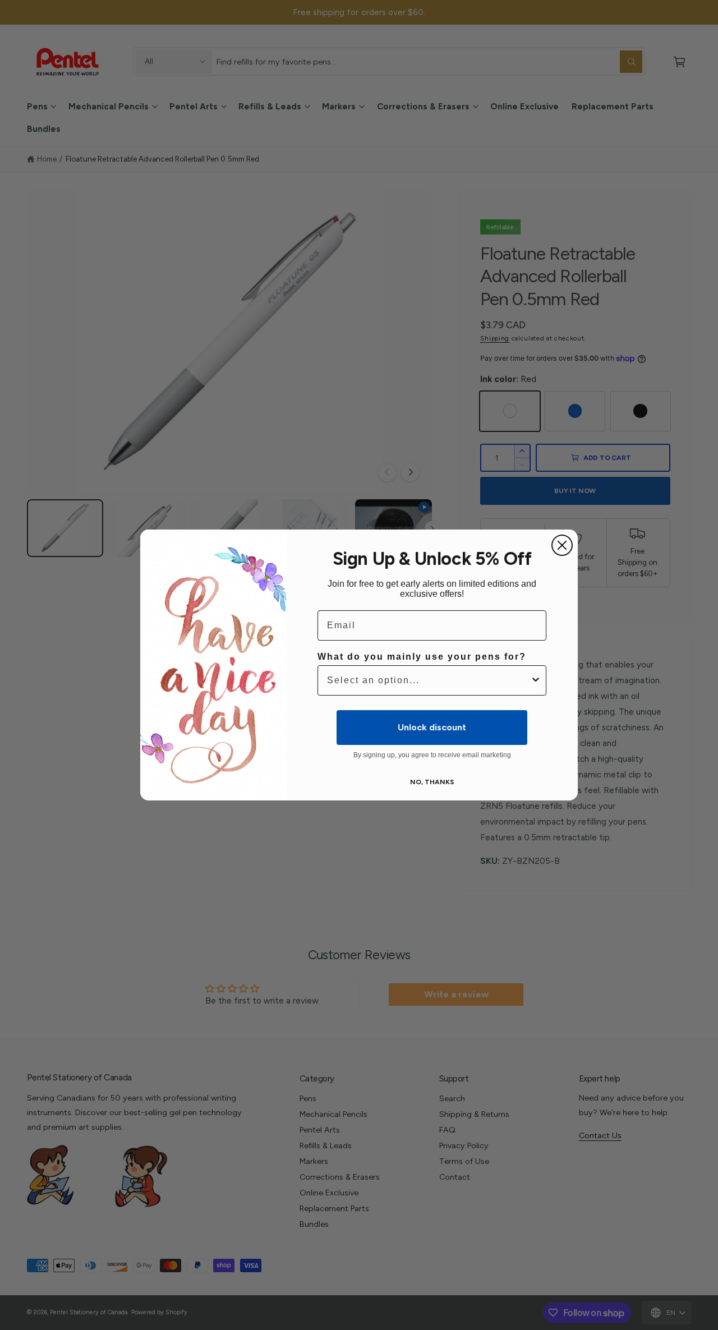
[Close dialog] (562, 545)
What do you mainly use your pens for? (421, 656)
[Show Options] (535, 680)
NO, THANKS (432, 782)
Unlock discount (432, 727)
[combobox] (428, 680)
